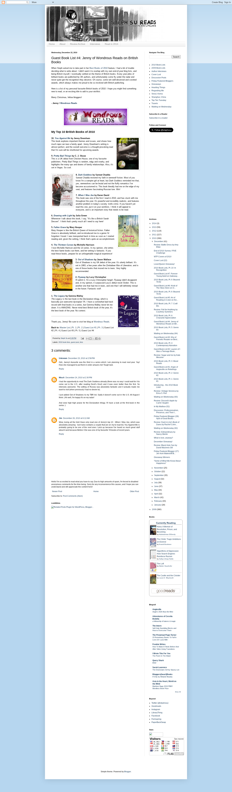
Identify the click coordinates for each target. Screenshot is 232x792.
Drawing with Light (63, 215)
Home (52, 44)
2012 (154, 231)
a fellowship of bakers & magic (164, 621)
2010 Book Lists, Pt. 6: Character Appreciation (165, 316)
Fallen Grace (60, 227)
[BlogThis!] (90, 338)
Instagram (156, 709)
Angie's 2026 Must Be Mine (162, 612)
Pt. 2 (80, 327)
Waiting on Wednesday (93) (166, 397)
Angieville (156, 609)
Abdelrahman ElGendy (167, 534)
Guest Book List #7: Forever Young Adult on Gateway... (166, 275)
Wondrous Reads (68, 103)
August (157, 479)
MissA (62, 377)
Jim (60, 418)
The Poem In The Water (161, 656)
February (158, 501)
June (156, 486)
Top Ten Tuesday (159, 100)
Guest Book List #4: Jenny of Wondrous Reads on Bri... (166, 322)
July (156, 482)
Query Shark (158, 660)
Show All (178, 692)
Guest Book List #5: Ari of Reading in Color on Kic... (166, 298)
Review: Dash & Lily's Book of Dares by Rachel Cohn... (166, 423)
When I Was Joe (86, 195)
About (62, 44)
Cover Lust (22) (160, 260)
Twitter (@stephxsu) (160, 703)
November (159, 468)
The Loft (160, 564)
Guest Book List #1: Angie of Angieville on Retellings (166, 368)
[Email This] (87, 338)
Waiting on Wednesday (161, 107)
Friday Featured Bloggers (162, 81)
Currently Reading (166, 523)
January (158, 505)
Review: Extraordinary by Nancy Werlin (164, 433)
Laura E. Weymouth (166, 578)
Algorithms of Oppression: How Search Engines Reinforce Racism (168, 554)
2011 (154, 235)
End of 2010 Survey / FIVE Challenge (165, 252)
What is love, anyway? (163, 438)
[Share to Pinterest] (99, 338)
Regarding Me (158, 90)
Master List (65, 327)
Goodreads (156, 706)
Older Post (134, 491)
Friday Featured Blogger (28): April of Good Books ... (166, 417)
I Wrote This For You (161, 653)
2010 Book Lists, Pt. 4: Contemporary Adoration (165, 344)
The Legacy (59, 296)
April (156, 494)
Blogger (127, 771)
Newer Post (57, 491)
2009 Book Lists (158, 68)
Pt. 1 (74, 327)
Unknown (63, 358)
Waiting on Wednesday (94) (166, 333)
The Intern (156, 626)
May (156, 490)
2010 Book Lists (158, 65)
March (157, 497)
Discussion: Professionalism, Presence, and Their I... (166, 411)
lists (81, 342)
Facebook (156, 716)
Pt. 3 (100, 327)
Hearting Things (158, 87)
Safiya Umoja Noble (166, 559)
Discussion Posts (159, 78)
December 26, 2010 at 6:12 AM (76, 418)
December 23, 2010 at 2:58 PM (81, 358)
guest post (75, 342)
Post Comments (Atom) (73, 496)
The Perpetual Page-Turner (164, 635)
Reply (61, 369)
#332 (154, 663)
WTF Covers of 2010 (162, 257)
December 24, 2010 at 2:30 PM (78, 377)
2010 (154, 238)
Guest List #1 (90, 327)
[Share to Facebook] (96, 338)
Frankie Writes (159, 644)
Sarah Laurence (159, 667)
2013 (154, 227)
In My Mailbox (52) (162, 406)
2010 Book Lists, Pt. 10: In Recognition (165, 269)
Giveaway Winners (162, 457)
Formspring (156, 719)
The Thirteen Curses (63, 245)
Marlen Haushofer (165, 566)
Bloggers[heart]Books (162, 674)
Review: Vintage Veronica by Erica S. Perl (166, 392)
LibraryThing (157, 713)
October (157, 471)
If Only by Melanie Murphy (162, 677)
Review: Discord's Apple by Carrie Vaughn (165, 402)
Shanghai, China (159, 97)
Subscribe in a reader (158, 118)
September (159, 475)
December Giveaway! (163, 442)
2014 (154, 223)
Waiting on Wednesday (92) (166, 428)
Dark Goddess (85, 175)
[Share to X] (93, 338)
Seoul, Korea (157, 94)
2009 (154, 509)
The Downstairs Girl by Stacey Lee (165, 670)
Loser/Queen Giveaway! (164, 264)
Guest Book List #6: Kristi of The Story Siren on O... (165, 287)
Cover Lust (156, 74)
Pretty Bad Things (62, 156)
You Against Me (62, 138)
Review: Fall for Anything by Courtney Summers (166, 310)
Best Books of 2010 (98, 68)
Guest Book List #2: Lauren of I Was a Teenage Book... (167, 350)
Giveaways (156, 84)
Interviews (95, 44)
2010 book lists (64, 342)
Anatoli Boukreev (165, 544)
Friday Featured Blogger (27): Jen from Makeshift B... (166, 452)
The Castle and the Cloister (168, 575)
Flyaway (82, 277)
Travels (155, 103)
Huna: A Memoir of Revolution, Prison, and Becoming (167, 529)
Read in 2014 (111, 44)
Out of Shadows (85, 259)
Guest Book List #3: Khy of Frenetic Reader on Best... (166, 338)
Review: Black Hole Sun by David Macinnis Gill (165, 446)
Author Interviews (159, 71)
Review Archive (77, 44)
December (159, 241)
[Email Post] (82, 338)
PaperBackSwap (159, 722)
